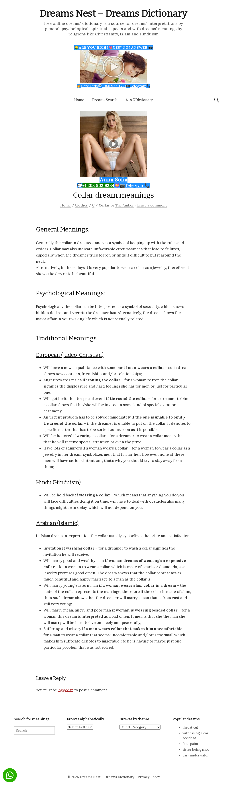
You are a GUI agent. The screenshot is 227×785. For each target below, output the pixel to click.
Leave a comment (152, 205)
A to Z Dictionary (139, 100)
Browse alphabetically (85, 719)
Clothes (81, 205)
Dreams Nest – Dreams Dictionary (113, 13)
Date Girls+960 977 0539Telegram (113, 86)
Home (79, 100)
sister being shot (195, 749)
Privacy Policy (149, 777)
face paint (190, 744)
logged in (65, 690)
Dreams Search (104, 100)
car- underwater (195, 755)
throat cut (190, 727)
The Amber (124, 205)
